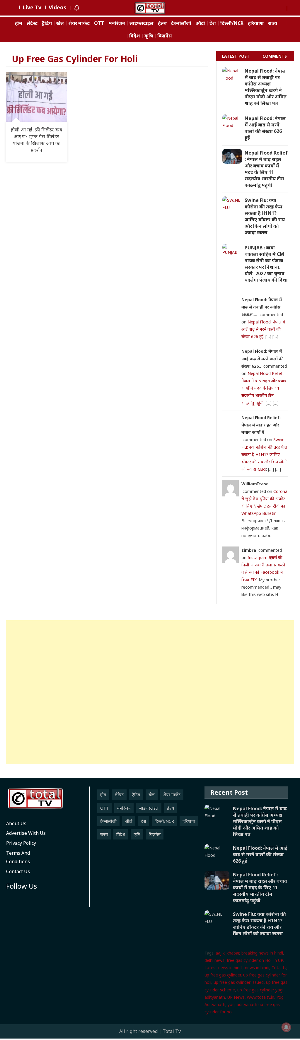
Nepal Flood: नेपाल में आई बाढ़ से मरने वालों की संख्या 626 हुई (265, 128)
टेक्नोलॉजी (181, 23)
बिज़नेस (164, 36)
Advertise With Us (26, 833)
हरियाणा (256, 23)
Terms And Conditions (18, 857)
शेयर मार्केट (79, 23)
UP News (236, 997)
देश (212, 23)
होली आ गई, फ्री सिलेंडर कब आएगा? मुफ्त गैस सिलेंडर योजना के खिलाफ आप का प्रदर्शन (36, 139)
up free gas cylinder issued (239, 982)
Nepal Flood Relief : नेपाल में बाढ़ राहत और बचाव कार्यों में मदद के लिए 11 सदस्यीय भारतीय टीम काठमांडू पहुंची (266, 169)
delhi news (214, 960)
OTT (99, 23)
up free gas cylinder (222, 975)
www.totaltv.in (260, 997)
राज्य (272, 23)
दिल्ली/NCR (231, 23)
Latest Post (236, 56)
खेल (60, 23)
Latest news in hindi (223, 967)
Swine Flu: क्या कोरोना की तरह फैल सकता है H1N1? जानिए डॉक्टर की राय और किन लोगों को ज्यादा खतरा (265, 216)
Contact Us (18, 871)
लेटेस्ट (32, 23)
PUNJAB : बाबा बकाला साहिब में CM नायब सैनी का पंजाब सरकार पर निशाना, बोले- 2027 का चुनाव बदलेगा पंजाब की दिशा (266, 263)
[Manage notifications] (286, 1027)
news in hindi (257, 967)
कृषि (148, 36)
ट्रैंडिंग (47, 23)
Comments (274, 56)
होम (18, 23)
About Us (16, 823)
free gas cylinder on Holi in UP (255, 960)
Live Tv (32, 7)
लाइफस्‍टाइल (141, 23)
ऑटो (200, 23)
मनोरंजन (117, 23)
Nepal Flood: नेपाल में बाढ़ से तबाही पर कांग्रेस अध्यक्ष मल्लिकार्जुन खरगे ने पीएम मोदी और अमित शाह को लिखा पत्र (266, 87)
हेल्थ (162, 23)
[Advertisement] (150, 692)
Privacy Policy (21, 843)
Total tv (279, 967)
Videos (58, 7)
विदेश (134, 36)
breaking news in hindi (262, 953)
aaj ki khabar (227, 953)
